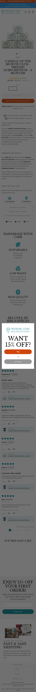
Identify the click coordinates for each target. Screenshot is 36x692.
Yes (18, 352)
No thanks (18, 362)
